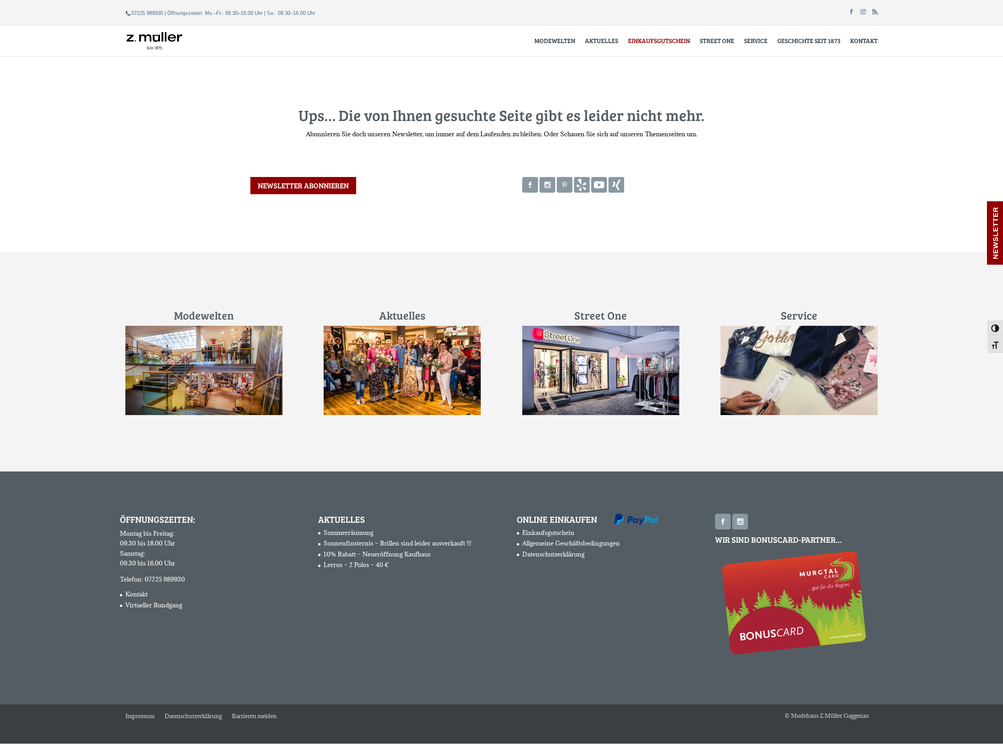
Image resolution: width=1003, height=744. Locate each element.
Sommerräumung (348, 532)
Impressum (139, 716)
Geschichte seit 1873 (808, 41)
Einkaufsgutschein (548, 532)
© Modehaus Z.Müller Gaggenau (827, 715)
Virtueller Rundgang (153, 605)
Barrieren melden (254, 716)
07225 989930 (165, 579)
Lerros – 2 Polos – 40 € (356, 565)
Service (756, 41)
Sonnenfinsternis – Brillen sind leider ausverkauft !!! (397, 543)
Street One (717, 41)
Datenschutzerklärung (553, 554)
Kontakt (864, 41)
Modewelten (554, 41)
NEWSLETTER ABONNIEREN (303, 185)
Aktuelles (601, 41)
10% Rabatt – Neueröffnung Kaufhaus (377, 554)
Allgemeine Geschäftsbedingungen (571, 543)
